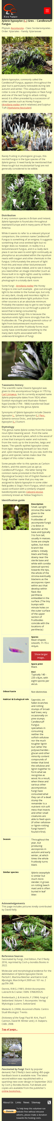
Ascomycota (17, 28)
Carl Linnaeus (9, 394)
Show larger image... (41, 656)
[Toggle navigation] (47, 10)
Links (18, 1102)
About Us (8, 1102)
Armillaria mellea (11, 104)
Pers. (42, 415)
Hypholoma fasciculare (19, 107)
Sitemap (36, 1102)
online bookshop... (11, 1091)
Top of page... (10, 1029)
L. (25, 20)
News (26, 1102)
